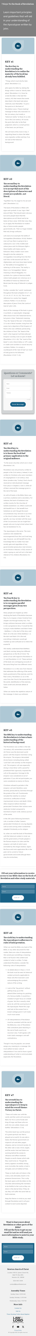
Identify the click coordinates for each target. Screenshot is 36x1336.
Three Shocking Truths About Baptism (18, 1314)
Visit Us (18, 1311)
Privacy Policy (18, 1330)
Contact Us (18, 1308)
